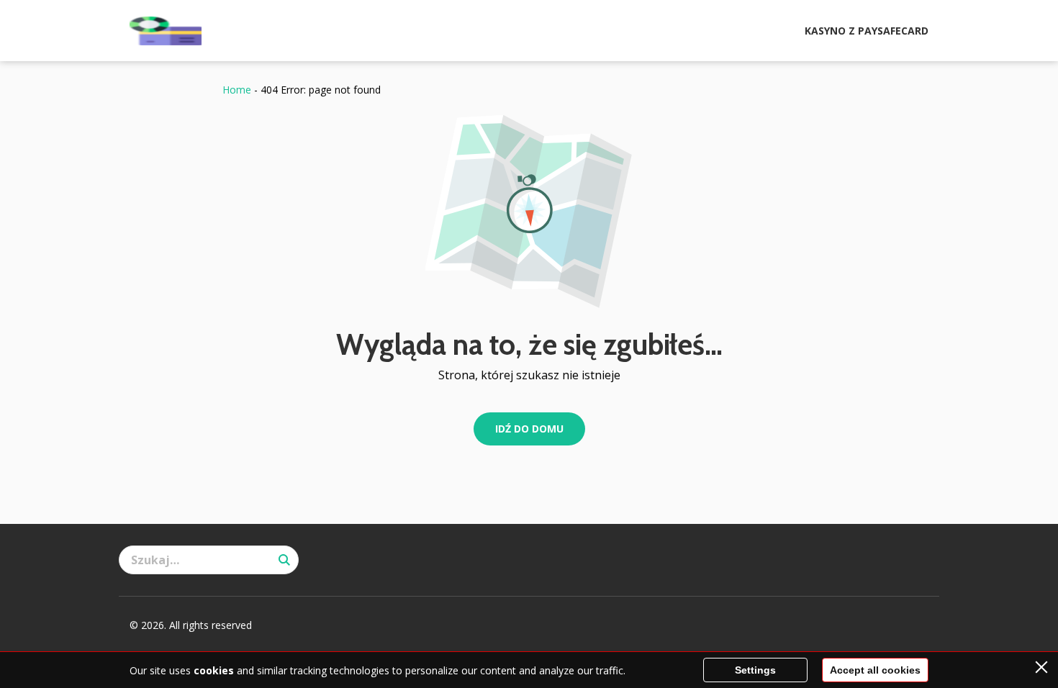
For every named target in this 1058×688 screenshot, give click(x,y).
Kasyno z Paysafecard (866, 30)
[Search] (284, 560)
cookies (214, 670)
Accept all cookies (875, 670)
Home (236, 89)
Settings (755, 670)
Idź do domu (529, 428)
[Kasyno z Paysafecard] (166, 31)
